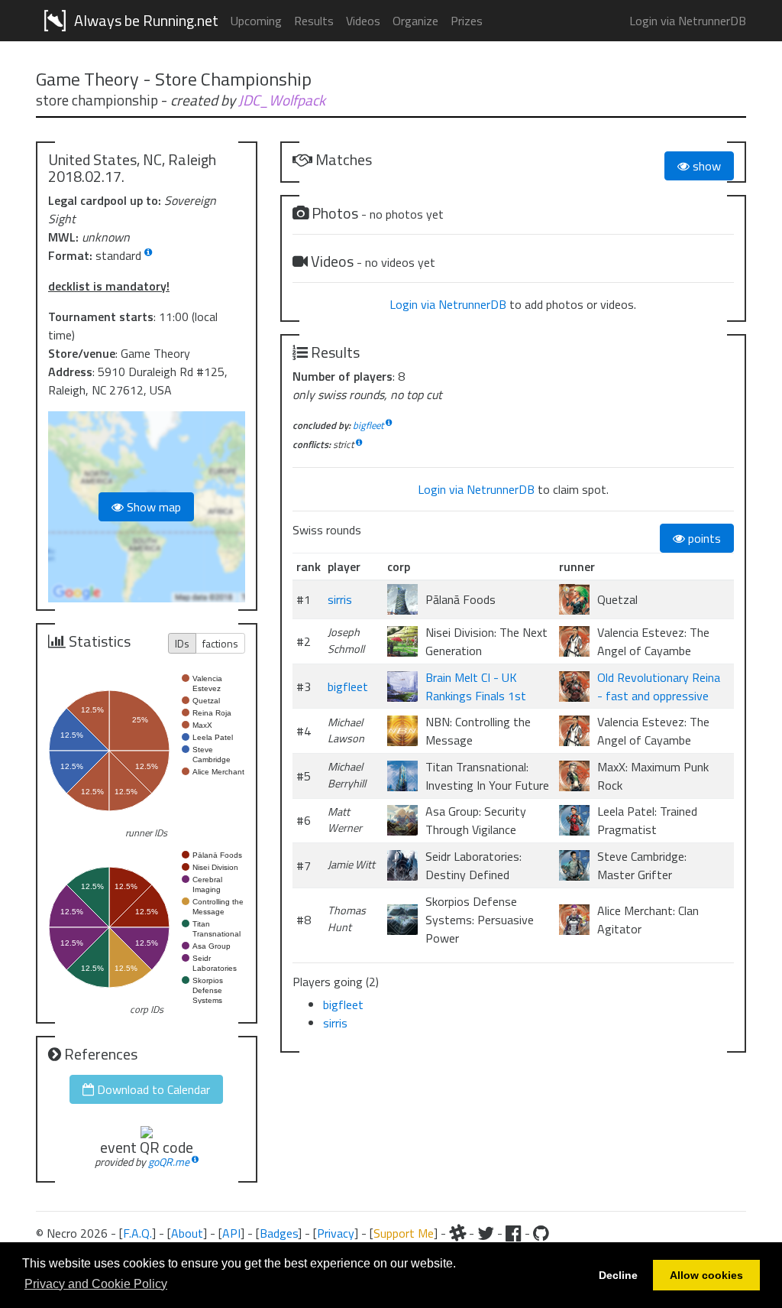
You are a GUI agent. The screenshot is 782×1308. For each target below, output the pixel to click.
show (705, 166)
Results (314, 20)
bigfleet (368, 425)
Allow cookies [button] (706, 1275)
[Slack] (457, 1233)
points (703, 538)
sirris (340, 599)
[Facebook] (514, 1233)
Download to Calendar (152, 1089)
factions (220, 643)
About (187, 1233)
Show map (152, 507)
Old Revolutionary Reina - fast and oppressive (658, 686)
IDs (182, 643)
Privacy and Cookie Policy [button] (95, 1283)
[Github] (541, 1233)
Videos (363, 20)
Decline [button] (618, 1275)
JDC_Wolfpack (281, 100)
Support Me (403, 1233)
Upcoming (256, 20)
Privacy (335, 1233)
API (231, 1233)
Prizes (467, 20)
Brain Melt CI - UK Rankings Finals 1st (475, 686)
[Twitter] (485, 1233)
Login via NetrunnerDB (687, 20)
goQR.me (168, 1162)
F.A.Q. (137, 1233)
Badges (279, 1233)
